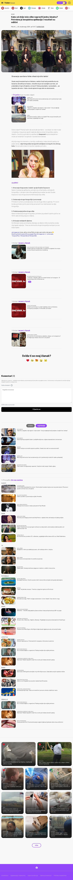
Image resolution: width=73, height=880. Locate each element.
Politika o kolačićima (60, 875)
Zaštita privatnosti (46, 875)
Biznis (52, 8)
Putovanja (33, 8)
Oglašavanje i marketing (18, 875)
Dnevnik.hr (7, 8)
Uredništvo (4, 875)
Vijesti (16, 8)
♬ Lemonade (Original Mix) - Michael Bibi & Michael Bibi (32, 235)
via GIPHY (15, 183)
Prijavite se (36, 409)
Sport (24, 8)
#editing (14, 234)
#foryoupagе (29, 234)
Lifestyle (43, 8)
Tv (68, 8)
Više (36, 845)
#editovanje (21, 234)
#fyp (35, 234)
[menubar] (70, 3)
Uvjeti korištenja (33, 875)
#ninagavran (41, 234)
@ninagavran (16, 232)
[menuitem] (70, 3)
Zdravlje (61, 8)
